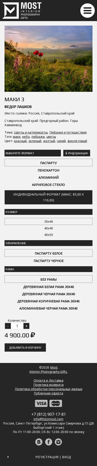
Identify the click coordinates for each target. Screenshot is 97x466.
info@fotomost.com (48, 419)
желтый (49, 141)
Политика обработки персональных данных (48, 389)
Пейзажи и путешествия (68, 132)
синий (61, 141)
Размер (11, 212)
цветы (51, 136)
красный (20, 141)
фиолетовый (77, 141)
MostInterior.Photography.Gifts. (48, 369)
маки (16, 136)
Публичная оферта (48, 393)
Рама (10, 269)
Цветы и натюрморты (31, 132)
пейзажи (38, 136)
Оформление (16, 243)
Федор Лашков (18, 107)
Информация (77, 153)
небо (26, 136)
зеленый (34, 141)
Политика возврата (48, 384)
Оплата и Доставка (48, 380)
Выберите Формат (20, 153)
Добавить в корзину (25, 347)
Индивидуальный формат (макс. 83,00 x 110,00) (48, 197)
